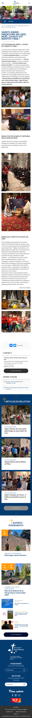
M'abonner (9, 670)
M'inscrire (9, 684)
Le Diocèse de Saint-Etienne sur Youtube (19, 695)
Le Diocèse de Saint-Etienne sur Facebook (13, 695)
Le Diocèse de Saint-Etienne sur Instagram (15, 695)
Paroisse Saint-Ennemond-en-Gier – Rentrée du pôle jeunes (16, 624)
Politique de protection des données (16, 709)
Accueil (3, 25)
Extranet (16, 707)
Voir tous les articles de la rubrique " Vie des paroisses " (17, 388)
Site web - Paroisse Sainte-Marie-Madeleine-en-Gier (14, 382)
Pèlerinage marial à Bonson (16, 546)
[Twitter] (14, 345)
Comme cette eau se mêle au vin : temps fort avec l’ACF (16, 614)
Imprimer (20, 345)
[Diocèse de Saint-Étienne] (16, 3)
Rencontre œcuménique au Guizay (16, 603)
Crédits (16, 714)
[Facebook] (11, 345)
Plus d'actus (16, 508)
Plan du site (9, 711)
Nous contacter (16, 370)
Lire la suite (16, 421)
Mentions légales (21, 711)
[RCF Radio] (16, 700)
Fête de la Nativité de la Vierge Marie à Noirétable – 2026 (16, 580)
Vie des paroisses (10, 25)
